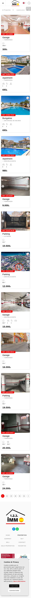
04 (15, 496)
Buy (22, 538)
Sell (8, 542)
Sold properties (8, 546)
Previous (3, 24)
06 (24, 496)
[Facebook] (13, 529)
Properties (22, 535)
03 (11, 496)
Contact (22, 542)
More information (19, 581)
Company (7, 538)
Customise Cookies (14, 590)
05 (19, 496)
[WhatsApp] (17, 529)
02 (7, 496)
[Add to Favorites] (27, 17)
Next (28, 24)
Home (8, 535)
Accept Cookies (14, 586)
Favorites (22, 546)
